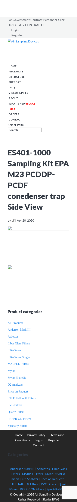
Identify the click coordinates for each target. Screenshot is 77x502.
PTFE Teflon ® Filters (22, 398)
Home (12, 66)
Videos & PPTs (18, 92)
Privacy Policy (36, 435)
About (13, 98)
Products (16, 71)
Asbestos (13, 336)
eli (13, 220)
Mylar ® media (17, 377)
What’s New (22, 103)
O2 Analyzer (15, 384)
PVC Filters (15, 405)
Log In (39, 440)
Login (15, 30)
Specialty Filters (17, 425)
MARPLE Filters (18, 364)
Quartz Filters (16, 412)
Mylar (11, 370)
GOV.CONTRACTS (31, 25)
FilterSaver (14, 350)
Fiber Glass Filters (19, 343)
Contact (15, 119)
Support (15, 82)
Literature (17, 76)
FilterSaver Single (19, 357)
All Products (15, 323)
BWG (55, 499)
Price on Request (18, 391)
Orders (14, 114)
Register (17, 35)
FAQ (12, 87)
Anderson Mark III (19, 329)
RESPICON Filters (19, 419)
